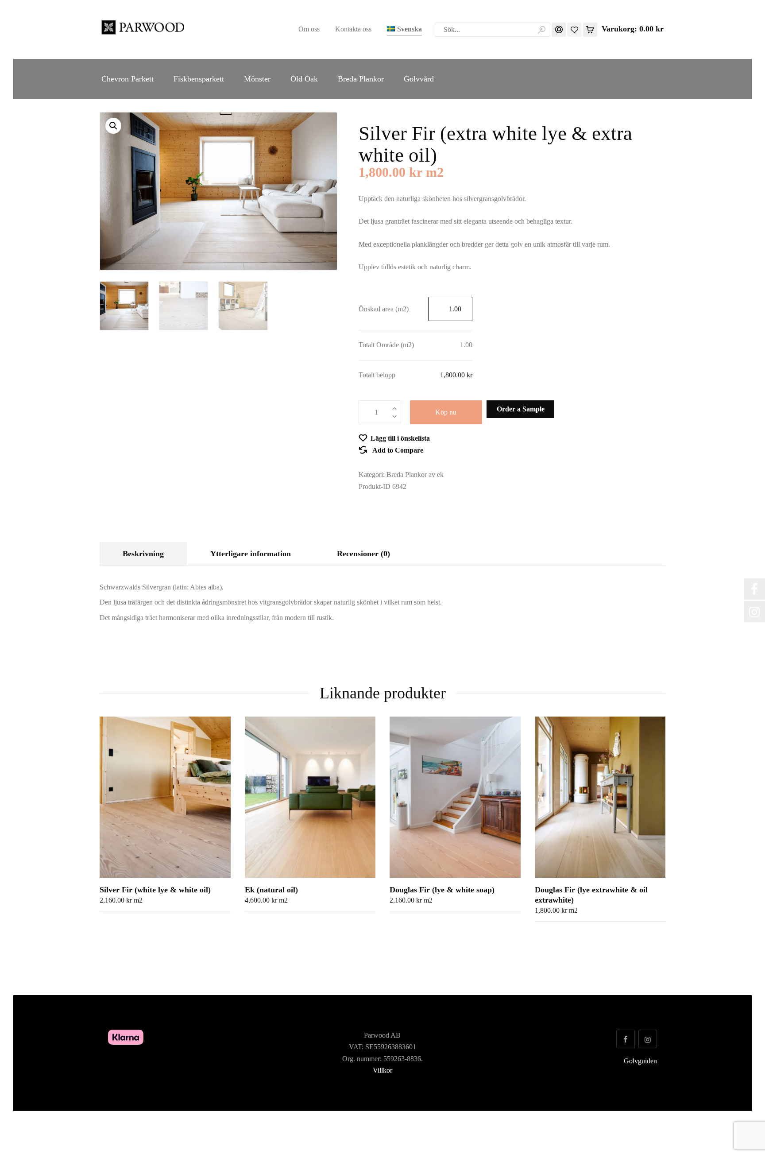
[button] (113, 126)
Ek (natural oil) (271, 889)
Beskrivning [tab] (143, 553)
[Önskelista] (574, 28)
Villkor (382, 1070)
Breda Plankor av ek (415, 474)
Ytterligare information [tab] (250, 553)
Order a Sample (521, 409)
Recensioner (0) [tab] (363, 553)
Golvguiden (640, 1061)
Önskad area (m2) (384, 309)
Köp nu (445, 412)
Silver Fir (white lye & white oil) (155, 889)
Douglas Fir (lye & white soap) (442, 889)
